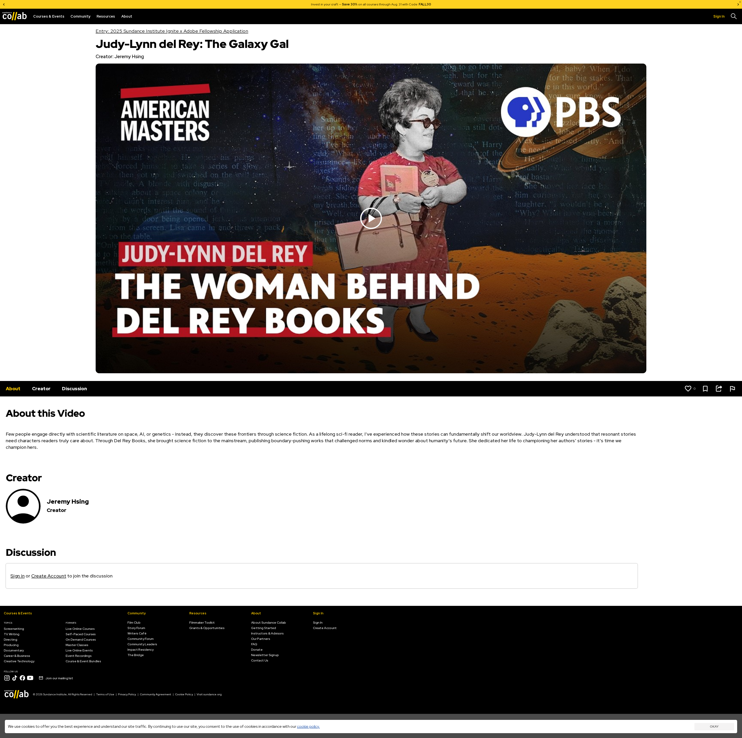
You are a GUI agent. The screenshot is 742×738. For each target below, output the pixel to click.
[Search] (734, 16)
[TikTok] (15, 678)
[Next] (738, 4)
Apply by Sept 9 (417, 4)
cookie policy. (308, 726)
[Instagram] (7, 678)
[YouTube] (30, 678)
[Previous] (4, 4)
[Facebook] (22, 678)
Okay (714, 726)
